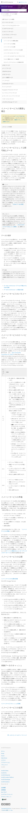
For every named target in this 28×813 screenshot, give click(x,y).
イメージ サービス (7, 15)
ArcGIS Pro (4, 773)
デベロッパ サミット (6, 796)
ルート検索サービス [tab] (8, 77)
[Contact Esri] (9, 804)
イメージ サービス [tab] (7, 37)
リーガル (11, 810)
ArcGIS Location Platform (7, 777)
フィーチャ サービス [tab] (8, 22)
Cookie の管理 (5, 810)
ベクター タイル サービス (8, 99)
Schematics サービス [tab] (8, 83)
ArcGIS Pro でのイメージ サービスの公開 (13, 50)
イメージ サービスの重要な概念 (11, 40)
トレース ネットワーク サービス (9, 92)
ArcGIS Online (4, 770)
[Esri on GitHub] (7, 804)
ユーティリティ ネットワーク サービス (11, 96)
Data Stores (4, 758)
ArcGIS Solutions (5, 781)
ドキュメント (4, 764)
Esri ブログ (4, 792)
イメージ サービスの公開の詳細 (9, 578)
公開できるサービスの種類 (8, 19)
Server (2, 755)
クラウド (3, 760)
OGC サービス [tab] (6, 74)
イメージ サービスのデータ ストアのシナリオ (14, 56)
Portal (2, 753)
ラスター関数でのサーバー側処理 (11, 59)
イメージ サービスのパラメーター (11, 53)
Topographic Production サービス (10, 89)
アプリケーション (5, 762)
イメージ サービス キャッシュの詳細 (10, 703)
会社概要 (3, 787)
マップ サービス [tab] (7, 68)
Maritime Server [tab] (7, 71)
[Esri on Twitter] (2, 804)
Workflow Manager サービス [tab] (10, 102)
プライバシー (23, 808)
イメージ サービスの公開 (9, 47)
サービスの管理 (4, 14)
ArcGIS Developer (5, 779)
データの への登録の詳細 (13, 289)
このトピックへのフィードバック (18, 735)
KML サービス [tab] (6, 65)
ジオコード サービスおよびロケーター (11, 25)
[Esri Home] (4, 799)
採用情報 (3, 790)
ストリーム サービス (6, 86)
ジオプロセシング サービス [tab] (10, 34)
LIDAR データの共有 (18, 204)
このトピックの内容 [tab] (7, 126)
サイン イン (24, 2)
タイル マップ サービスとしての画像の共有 (14, 62)
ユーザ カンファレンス (6, 794)
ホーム (3, 751)
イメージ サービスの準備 (9, 43)
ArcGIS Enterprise (8, 2)
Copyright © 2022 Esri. (6, 808)
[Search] (18, 2)
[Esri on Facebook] (5, 804)
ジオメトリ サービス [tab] (8, 31)
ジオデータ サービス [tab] (8, 28)
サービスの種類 (13, 14)
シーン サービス (5, 80)
